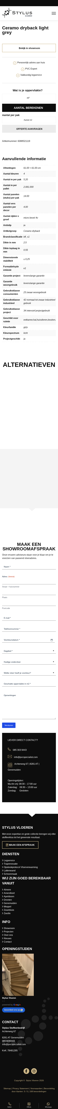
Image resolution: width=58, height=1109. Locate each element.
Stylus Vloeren (9, 997)
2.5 (25, 242)
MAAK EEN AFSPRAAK (22, 845)
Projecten (8, 931)
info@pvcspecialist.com (26, 757)
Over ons (8, 935)
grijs (26, 327)
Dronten (8, 900)
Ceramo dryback (32, 231)
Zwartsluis (9, 910)
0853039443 (8, 1041)
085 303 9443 (20, 750)
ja (24, 225)
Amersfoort (9, 893)
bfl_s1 (27, 237)
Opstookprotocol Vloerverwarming (21, 867)
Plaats (4, 597)
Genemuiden (10, 903)
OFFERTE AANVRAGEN (29, 129)
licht (26, 333)
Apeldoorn (9, 896)
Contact (8, 942)
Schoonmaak (10, 874)
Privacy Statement (21, 1088)
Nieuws (7, 938)
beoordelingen (38, 1091)
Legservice (9, 860)
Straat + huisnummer (10, 587)
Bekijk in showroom (29, 48)
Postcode (6, 608)
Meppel (7, 906)
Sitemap (7, 1088)
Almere (7, 889)
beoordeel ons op (12, 1009)
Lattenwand (9, 870)
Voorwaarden (36, 1088)
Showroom (9, 928)
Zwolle (7, 913)
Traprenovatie (11, 864)
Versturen (9, 725)
